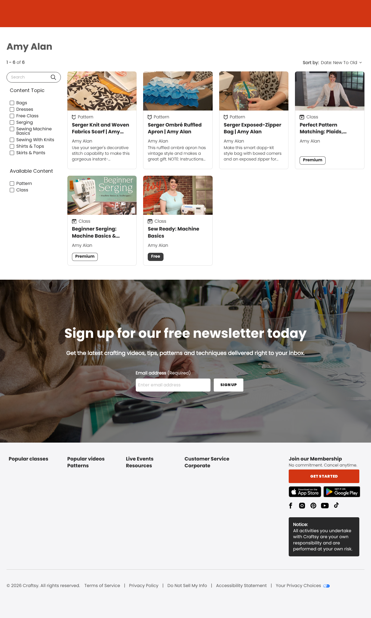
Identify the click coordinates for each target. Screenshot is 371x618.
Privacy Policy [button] (143, 586)
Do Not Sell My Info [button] (187, 586)
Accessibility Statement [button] (241, 586)
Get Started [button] (324, 476)
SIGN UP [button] (228, 384)
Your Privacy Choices (298, 586)
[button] (53, 77)
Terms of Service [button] (102, 586)
